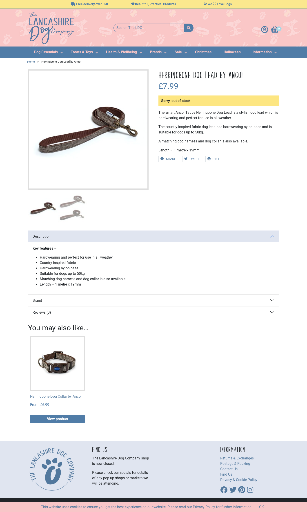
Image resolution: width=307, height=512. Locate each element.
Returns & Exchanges (237, 458)
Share (170, 159)
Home (31, 61)
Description (42, 236)
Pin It (216, 159)
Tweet (194, 159)
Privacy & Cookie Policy (238, 480)
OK (261, 507)
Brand (37, 300)
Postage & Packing (235, 463)
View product (57, 419)
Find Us (226, 474)
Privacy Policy (204, 507)
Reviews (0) (42, 312)
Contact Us (229, 469)
